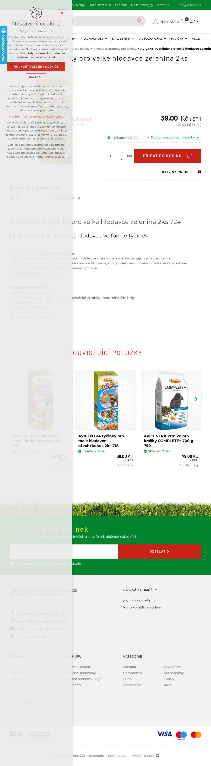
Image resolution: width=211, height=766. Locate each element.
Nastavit (36, 76)
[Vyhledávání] (109, 21)
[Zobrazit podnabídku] (77, 39)
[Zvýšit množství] (121, 152)
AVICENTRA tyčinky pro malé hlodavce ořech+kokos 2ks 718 (101, 441)
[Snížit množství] (121, 159)
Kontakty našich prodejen (142, 607)
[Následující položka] (195, 399)
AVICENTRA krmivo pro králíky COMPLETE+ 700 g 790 (168, 441)
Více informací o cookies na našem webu (36, 116)
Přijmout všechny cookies (36, 66)
